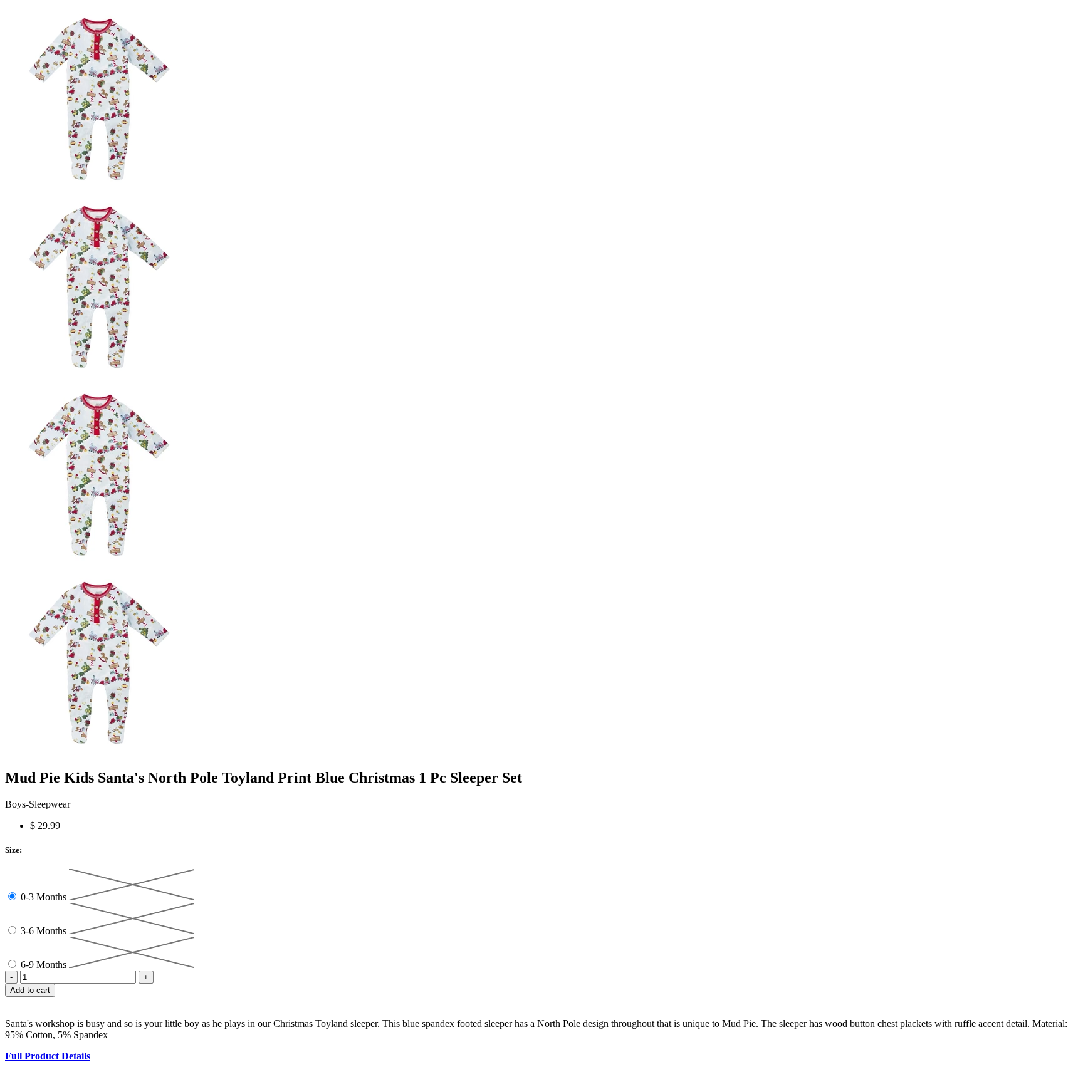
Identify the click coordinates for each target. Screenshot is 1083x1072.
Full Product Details (47, 1056)
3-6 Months (45, 930)
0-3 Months (45, 897)
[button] (541, 1002)
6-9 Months (45, 964)
